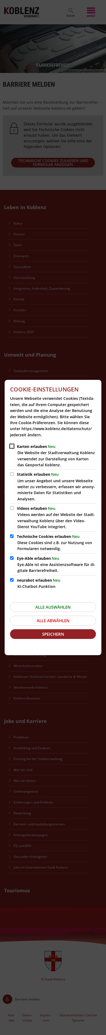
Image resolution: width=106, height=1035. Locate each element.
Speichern (53, 634)
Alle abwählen (53, 620)
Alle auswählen (53, 607)
